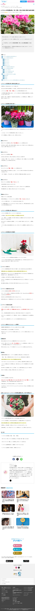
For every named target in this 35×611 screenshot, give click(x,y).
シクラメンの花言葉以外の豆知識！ (7, 68)
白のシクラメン (6, 62)
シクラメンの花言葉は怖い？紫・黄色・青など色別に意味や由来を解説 (11, 7)
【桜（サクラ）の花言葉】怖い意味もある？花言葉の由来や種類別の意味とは (8, 500)
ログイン (17, 553)
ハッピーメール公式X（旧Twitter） (29, 587)
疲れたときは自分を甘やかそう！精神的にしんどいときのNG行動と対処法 (23, 500)
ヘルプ (3, 601)
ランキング (3, 580)
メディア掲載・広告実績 (16, 601)
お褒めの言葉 (14, 600)
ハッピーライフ (13, 6)
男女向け (17, 12)
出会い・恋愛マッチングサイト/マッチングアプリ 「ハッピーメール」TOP (6, 588)
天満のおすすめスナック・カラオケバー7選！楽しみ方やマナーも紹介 (8, 514)
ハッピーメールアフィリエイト (28, 592)
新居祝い (5, 77)
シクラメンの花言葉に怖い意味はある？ (8, 66)
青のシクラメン (6, 63)
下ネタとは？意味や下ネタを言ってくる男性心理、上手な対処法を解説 (23, 527)
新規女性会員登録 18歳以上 (6, 597)
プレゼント (10, 12)
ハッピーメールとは (4, 590)
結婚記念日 (5, 75)
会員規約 (14, 587)
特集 (17, 6)
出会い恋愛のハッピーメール (5, 6)
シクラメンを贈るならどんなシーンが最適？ (9, 74)
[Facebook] (14, 459)
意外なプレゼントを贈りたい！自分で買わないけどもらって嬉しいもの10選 (23, 514)
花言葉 (20, 12)
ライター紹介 (4, 583)
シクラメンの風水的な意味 (7, 72)
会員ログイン (3, 600)
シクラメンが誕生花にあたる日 (8, 71)
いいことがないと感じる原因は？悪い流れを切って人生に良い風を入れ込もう (8, 528)
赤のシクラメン (6, 60)
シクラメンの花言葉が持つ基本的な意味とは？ (9, 56)
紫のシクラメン (6, 59)
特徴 (13, 12)
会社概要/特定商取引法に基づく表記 (17, 591)
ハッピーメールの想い (5, 592)
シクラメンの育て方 (7, 69)
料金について (3, 593)
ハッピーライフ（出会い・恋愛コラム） (17, 603)
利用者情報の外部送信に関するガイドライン (17, 593)
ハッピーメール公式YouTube (28, 590)
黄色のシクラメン (6, 65)
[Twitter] (17, 459)
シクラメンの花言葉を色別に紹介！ (7, 57)
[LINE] (21, 459)
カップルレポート (15, 597)
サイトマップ (26, 595)
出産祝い (5, 78)
